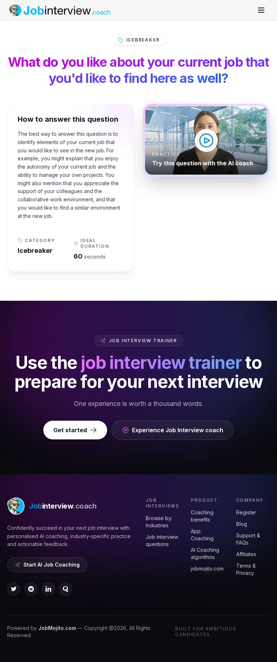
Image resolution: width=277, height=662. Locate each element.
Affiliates (246, 554)
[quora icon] (65, 588)
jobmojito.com (207, 568)
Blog (241, 524)
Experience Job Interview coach (177, 430)
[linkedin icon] (48, 588)
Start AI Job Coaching (51, 565)
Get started (70, 430)
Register (246, 512)
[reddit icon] (31, 588)
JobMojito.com (57, 628)
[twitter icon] (13, 588)
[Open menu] (261, 10)
